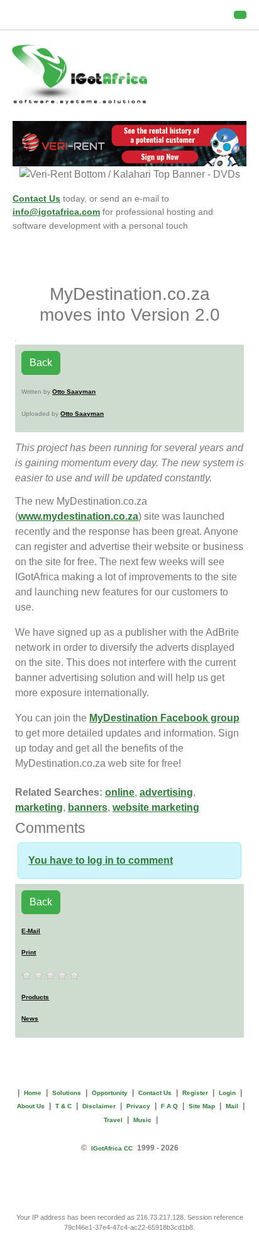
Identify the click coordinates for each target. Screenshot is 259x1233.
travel (113, 1119)
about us (31, 1106)
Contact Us (36, 198)
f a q (169, 1106)
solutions (66, 1092)
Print (28, 952)
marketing (39, 807)
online (120, 792)
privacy (138, 1106)
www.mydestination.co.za (78, 516)
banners (87, 807)
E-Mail (30, 930)
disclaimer (99, 1106)
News (29, 1018)
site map (202, 1106)
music (142, 1119)
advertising (166, 792)
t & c (63, 1106)
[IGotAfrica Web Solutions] (129, 74)
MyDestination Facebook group (164, 718)
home (32, 1092)
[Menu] (240, 15)
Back (41, 362)
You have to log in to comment (100, 860)
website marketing (156, 807)
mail (232, 1106)
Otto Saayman (74, 391)
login (227, 1092)
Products (35, 997)
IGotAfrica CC (112, 1148)
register (195, 1092)
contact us (155, 1092)
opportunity (110, 1092)
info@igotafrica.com (56, 212)
